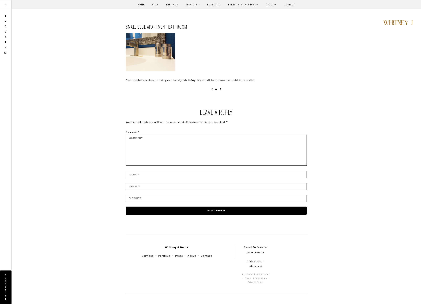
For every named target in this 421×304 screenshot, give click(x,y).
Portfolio (164, 255)
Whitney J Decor (398, 24)
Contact (206, 255)
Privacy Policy (255, 282)
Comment (132, 132)
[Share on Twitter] (216, 89)
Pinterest (255, 266)
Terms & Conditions (256, 278)
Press (179, 255)
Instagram (254, 261)
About (191, 255)
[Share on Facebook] (212, 89)
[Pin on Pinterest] (220, 89)
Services (147, 255)
